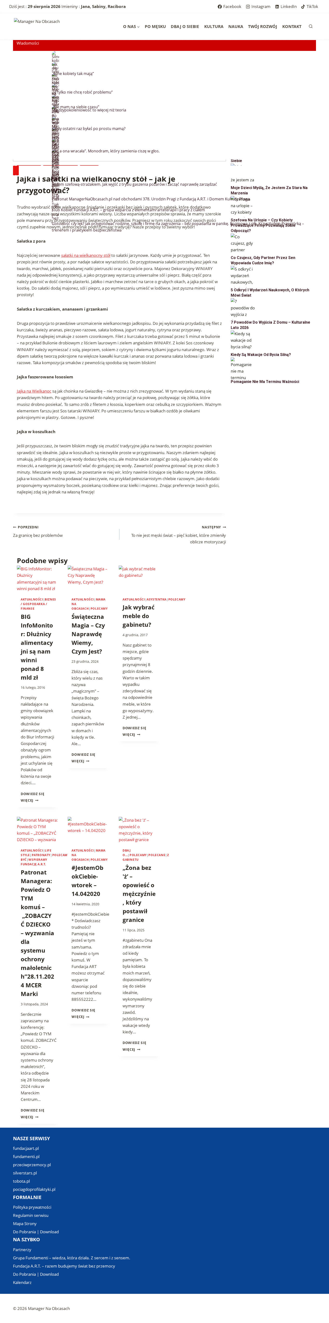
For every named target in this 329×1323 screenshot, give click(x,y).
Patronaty (41, 855)
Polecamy (99, 608)
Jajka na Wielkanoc (34, 391)
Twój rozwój (262, 26)
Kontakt (292, 26)
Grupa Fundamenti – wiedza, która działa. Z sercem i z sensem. (71, 1258)
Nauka (235, 26)
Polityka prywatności (32, 1207)
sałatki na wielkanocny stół (85, 255)
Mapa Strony (25, 1223)
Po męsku (155, 26)
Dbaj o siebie (185, 26)
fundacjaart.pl (26, 1148)
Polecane (156, 855)
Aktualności (32, 599)
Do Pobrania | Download (36, 1231)
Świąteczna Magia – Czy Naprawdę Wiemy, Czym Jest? (88, 634)
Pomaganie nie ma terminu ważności (265, 381)
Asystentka (156, 599)
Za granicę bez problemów (38, 531)
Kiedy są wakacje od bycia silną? (261, 354)
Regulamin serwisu (30, 1215)
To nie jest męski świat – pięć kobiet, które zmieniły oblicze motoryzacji (178, 535)
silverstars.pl (25, 1173)
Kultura (214, 26)
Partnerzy (22, 1249)
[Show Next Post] (17, 171)
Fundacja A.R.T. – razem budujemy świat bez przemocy (64, 1266)
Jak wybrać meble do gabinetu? (138, 615)
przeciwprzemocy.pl (32, 1164)
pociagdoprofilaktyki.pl (34, 1189)
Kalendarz (22, 1282)
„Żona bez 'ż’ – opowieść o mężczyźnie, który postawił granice (139, 894)
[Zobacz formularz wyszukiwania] (310, 26)
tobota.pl (21, 1181)
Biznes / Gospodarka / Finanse (38, 603)
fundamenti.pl (26, 1156)
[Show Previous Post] (14, 171)
